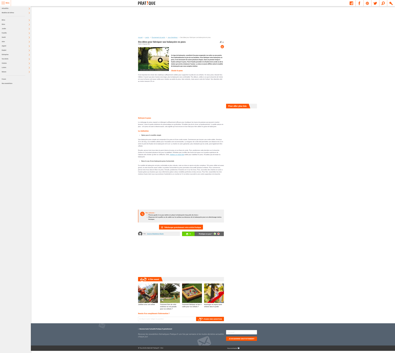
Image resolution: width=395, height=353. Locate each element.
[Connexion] (391, 3)
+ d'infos (387, 335)
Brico (3, 20)
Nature (4, 72)
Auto (3, 41)
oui (215, 234)
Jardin (4, 28)
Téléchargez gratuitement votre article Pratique (182, 227)
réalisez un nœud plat (177, 154)
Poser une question (213, 319)
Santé (4, 37)
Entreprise (5, 54)
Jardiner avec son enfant (146, 304)
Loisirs (4, 67)
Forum (4, 79)
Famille (4, 33)
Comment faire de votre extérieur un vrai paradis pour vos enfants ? (168, 307)
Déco (3, 24)
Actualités (5, 8)
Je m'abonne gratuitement (241, 339)
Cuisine (4, 63)
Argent (4, 46)
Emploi (4, 50)
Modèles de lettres (8, 12)
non (218, 234)
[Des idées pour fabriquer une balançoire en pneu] (153, 59)
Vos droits (5, 59)
